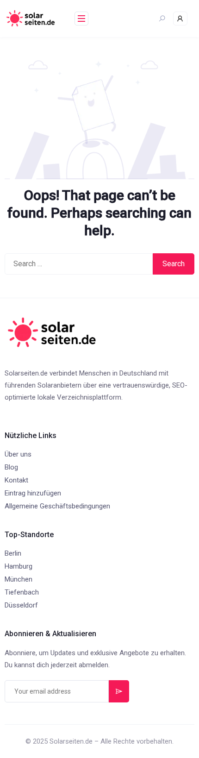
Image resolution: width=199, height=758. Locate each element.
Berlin (13, 553)
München (18, 579)
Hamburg (18, 566)
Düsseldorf (21, 605)
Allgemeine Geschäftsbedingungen (57, 506)
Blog (11, 467)
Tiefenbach (22, 592)
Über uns (18, 454)
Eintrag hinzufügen (33, 493)
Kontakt (16, 480)
